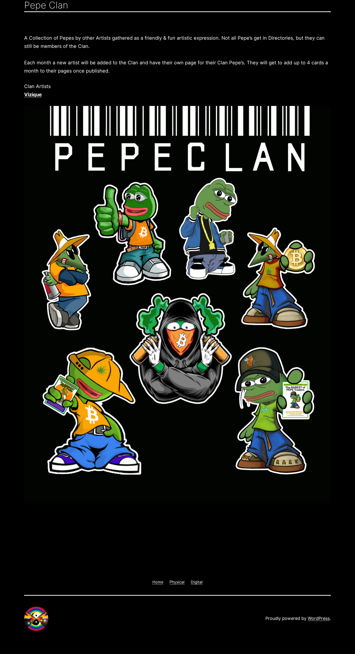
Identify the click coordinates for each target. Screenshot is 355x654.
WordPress (319, 618)
